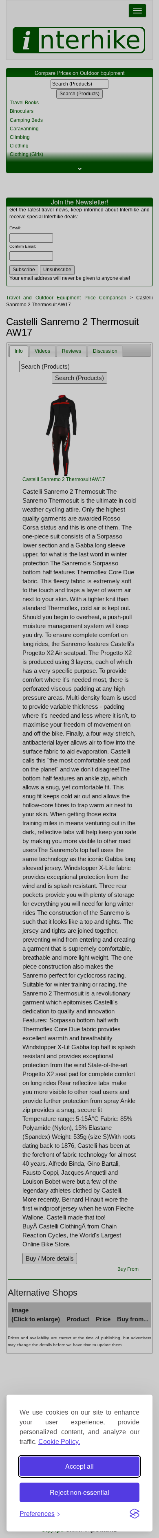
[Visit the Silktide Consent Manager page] (134, 1513)
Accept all (79, 1466)
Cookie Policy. (59, 1441)
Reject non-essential (79, 1492)
